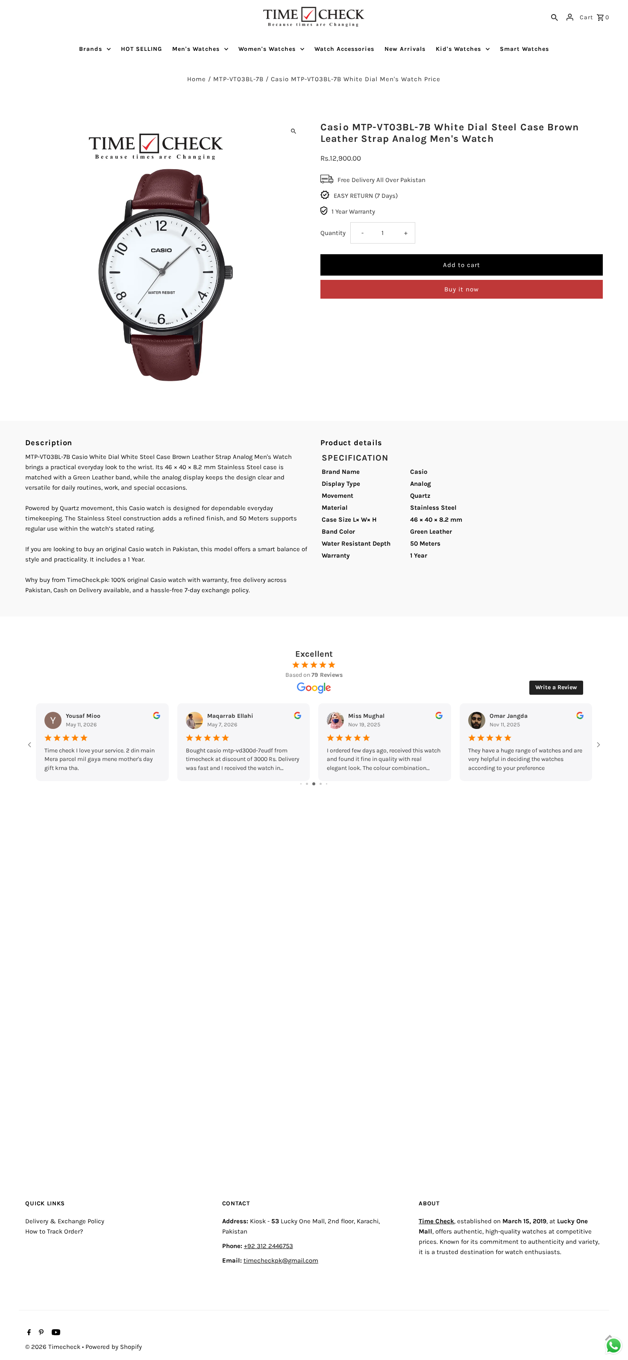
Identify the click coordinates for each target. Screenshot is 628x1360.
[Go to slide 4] (321, 784)
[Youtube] (55, 1333)
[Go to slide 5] (326, 783)
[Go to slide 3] (313, 783)
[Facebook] (28, 1333)
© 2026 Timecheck (53, 1347)
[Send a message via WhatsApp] (614, 1346)
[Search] (554, 17)
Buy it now (461, 289)
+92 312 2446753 (268, 1246)
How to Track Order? (54, 1231)
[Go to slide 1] (301, 783)
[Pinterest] (40, 1333)
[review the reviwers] (156, 717)
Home (196, 79)
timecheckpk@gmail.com (281, 1260)
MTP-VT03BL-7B (238, 79)
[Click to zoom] (293, 131)
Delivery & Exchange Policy (64, 1221)
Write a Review (556, 687)
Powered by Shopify (113, 1347)
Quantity (333, 233)
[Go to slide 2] (307, 784)
